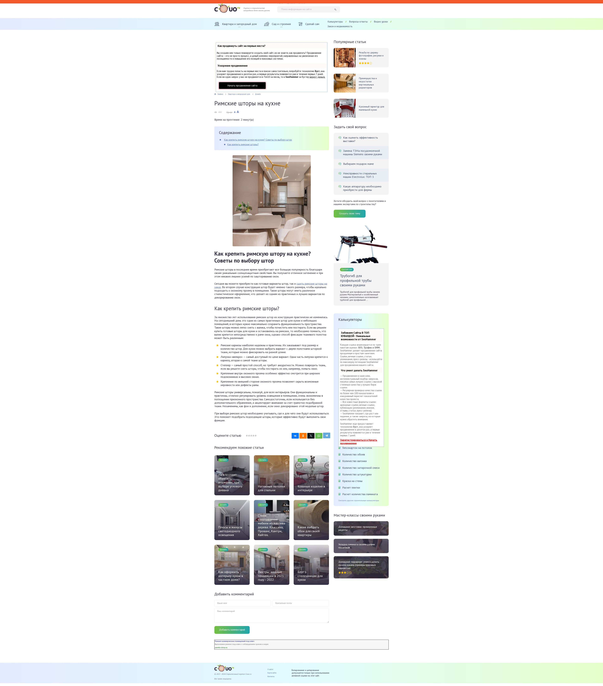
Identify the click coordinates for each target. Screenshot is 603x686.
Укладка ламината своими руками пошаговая (356, 546)
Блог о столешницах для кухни (310, 576)
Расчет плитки (351, 487)
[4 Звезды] (253, 436)
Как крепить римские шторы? (243, 144)
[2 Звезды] (249, 436)
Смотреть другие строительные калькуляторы (358, 500)
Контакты (270, 676)
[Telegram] (326, 435)
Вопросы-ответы (358, 21)
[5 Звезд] (255, 436)
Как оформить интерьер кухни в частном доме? (230, 576)
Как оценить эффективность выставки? (360, 139)
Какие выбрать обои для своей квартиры (309, 531)
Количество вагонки (354, 461)
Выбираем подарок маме (358, 164)
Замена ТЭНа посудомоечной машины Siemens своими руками (362, 152)
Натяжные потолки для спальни (271, 488)
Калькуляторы (335, 21)
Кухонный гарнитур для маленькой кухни (371, 108)
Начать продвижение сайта (242, 85)
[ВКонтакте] (295, 436)
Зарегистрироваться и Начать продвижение (358, 441)
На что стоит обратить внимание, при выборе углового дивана (230, 482)
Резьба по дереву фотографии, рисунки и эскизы (371, 55)
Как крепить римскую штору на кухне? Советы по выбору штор (258, 139)
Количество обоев (353, 454)
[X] (311, 436)
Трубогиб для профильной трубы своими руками (356, 280)
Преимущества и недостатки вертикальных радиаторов (368, 83)
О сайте (270, 669)
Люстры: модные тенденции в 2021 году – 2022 (271, 576)
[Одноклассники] (303, 436)
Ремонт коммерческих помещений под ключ (234, 641)
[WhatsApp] (318, 436)
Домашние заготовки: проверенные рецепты (357, 528)
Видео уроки (381, 21)
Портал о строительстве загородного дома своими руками (256, 9)
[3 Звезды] (251, 436)
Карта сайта (271, 673)
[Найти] (336, 9)
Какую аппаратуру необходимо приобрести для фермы (362, 188)
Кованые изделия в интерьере (311, 488)
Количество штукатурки (357, 474)
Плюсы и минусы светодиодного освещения (230, 531)
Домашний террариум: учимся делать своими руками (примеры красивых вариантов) (358, 564)
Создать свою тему (349, 213)
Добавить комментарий (232, 629)
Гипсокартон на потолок (357, 448)
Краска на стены (352, 481)
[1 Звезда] (247, 436)
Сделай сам (347, 269)
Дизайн (223, 460)
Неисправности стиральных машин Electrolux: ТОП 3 (360, 175)
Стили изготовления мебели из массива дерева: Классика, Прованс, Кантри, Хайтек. (271, 525)
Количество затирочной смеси (361, 468)
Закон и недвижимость (340, 26)
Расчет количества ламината (360, 494)
